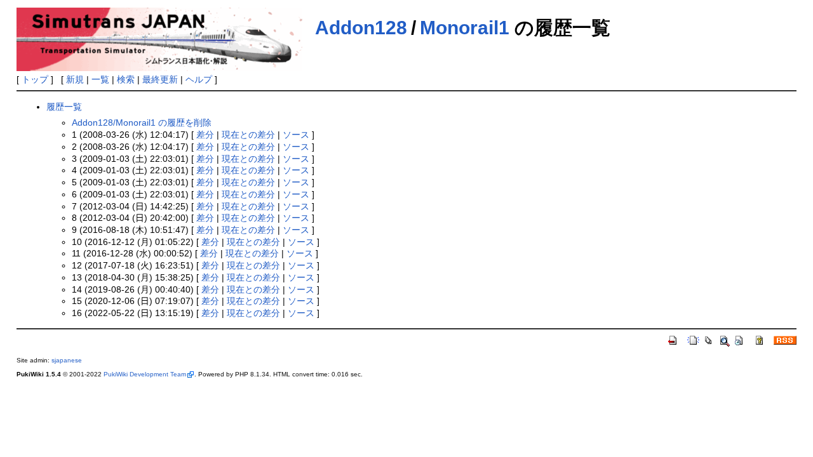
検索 (126, 79)
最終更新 (160, 79)
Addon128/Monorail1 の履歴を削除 (142, 122)
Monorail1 (464, 27)
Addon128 (361, 27)
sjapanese (66, 360)
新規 (75, 79)
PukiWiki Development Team (145, 374)
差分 (205, 134)
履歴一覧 (64, 107)
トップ (35, 79)
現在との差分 (248, 134)
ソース (296, 134)
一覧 (100, 79)
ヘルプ (198, 79)
